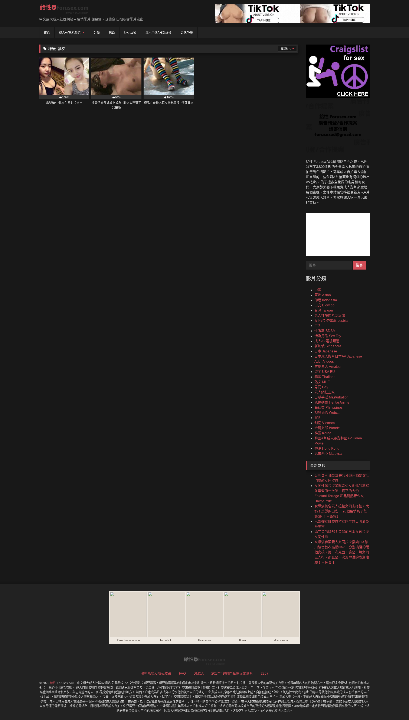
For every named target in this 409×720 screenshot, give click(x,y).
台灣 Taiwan (323, 310)
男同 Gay (321, 387)
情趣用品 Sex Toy (327, 336)
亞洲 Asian (322, 295)
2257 (264, 673)
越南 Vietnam (324, 423)
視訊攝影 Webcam (328, 412)
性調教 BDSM (325, 331)
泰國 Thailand (325, 377)
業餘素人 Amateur (328, 366)
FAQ (182, 673)
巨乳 (317, 326)
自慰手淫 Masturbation (331, 397)
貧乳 (317, 418)
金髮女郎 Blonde (327, 428)
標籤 (112, 32)
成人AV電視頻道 (70, 32)
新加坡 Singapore (327, 346)
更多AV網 (186, 32)
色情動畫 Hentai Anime (331, 402)
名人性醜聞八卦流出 (329, 315)
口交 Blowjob (324, 305)
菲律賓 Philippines (328, 407)
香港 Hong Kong (326, 448)
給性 (53, 683)
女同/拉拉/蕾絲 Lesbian (332, 320)
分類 (97, 32)
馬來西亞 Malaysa (328, 453)
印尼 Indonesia (325, 300)
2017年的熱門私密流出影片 (232, 673)
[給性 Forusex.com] (64, 10)
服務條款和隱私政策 (156, 673)
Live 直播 (130, 32)
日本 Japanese (325, 351)
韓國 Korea (322, 433)
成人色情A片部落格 (158, 32)
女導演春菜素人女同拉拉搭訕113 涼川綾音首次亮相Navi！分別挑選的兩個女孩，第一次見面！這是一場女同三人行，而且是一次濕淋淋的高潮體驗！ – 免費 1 (341, 552)
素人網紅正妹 (324, 392)
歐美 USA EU (324, 372)
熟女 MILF (322, 382)
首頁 (47, 32)
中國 (317, 290)
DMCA (198, 673)
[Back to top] (395, 707)
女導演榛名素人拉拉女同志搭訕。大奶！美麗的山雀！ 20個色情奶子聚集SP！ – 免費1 (341, 511)
